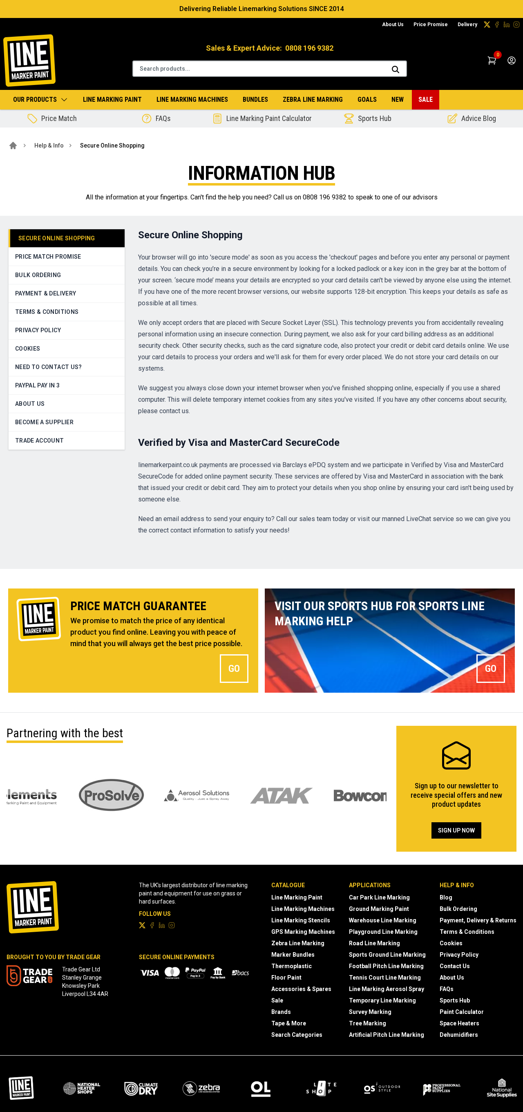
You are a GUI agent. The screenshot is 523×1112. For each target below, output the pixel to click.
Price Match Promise (48, 256)
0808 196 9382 (309, 48)
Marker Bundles (293, 954)
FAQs (447, 989)
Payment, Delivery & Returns (478, 920)
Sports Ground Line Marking (387, 954)
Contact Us (455, 966)
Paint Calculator (462, 1012)
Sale (425, 99)
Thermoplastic (291, 966)
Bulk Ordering (38, 275)
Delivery (467, 24)
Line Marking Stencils (300, 920)
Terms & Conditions (46, 312)
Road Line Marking (374, 943)
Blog (446, 897)
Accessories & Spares (301, 989)
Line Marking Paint (112, 99)
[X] (487, 24)
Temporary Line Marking (382, 1000)
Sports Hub (455, 1000)
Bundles (255, 99)
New (397, 99)
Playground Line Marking (383, 932)
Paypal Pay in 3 (37, 385)
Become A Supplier (44, 422)
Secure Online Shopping (56, 238)
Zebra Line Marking (313, 99)
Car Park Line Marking (379, 897)
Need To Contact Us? (48, 367)
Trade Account (39, 440)
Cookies (27, 348)
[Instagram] (516, 24)
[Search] (395, 69)
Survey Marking (370, 1012)
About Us (393, 24)
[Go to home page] (13, 145)
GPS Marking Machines (303, 932)
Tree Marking (367, 1023)
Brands (281, 1012)
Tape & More (288, 1023)
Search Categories (296, 1034)
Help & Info (49, 145)
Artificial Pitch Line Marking (386, 1034)
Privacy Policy (38, 330)
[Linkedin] (506, 24)
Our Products (35, 99)
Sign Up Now (456, 830)
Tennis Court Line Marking (385, 977)
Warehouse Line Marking (382, 920)
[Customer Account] (511, 60)
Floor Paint (286, 977)
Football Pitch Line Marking (386, 966)
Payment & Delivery (45, 293)
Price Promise (430, 24)
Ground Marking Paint (379, 909)
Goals (367, 99)
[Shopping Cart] (492, 60)
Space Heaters (459, 1023)
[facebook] (497, 24)
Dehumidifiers (459, 1034)
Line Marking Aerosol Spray (386, 989)
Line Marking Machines (192, 99)
